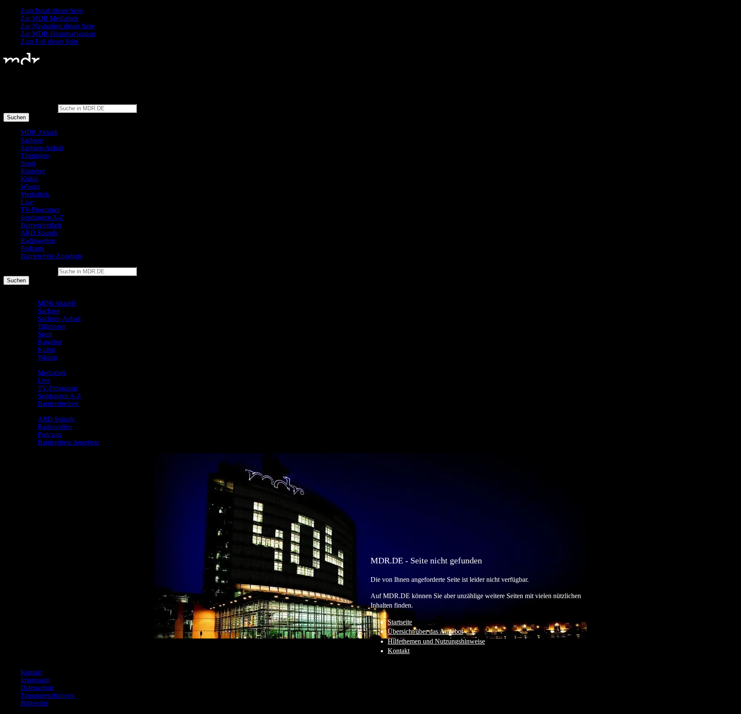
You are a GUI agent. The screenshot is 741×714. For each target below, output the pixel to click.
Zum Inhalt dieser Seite (52, 10)
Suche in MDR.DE (29, 108)
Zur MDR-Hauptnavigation (58, 33)
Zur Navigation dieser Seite (58, 26)
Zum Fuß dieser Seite (49, 41)
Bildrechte (34, 703)
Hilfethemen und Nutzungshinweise (436, 641)
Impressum (35, 680)
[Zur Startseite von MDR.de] (21, 63)
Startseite (400, 622)
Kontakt (399, 650)
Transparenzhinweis (48, 695)
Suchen (16, 117)
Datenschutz (37, 687)
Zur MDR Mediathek (49, 18)
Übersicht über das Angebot (425, 631)
